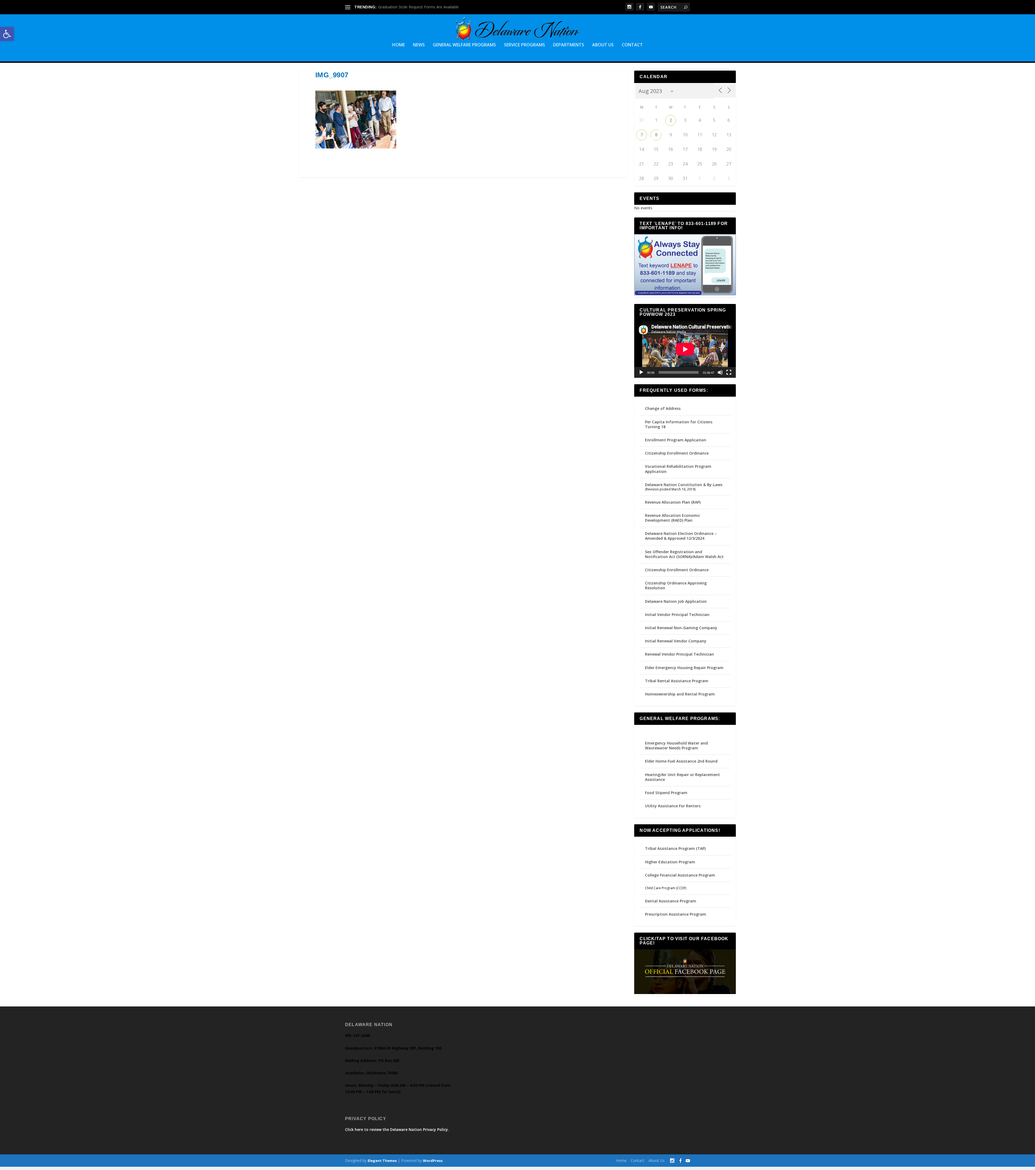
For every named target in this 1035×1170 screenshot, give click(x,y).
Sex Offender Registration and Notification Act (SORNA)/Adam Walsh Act (684, 554)
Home (398, 45)
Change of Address (663, 408)
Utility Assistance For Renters (673, 805)
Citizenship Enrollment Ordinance (677, 453)
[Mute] (720, 372)
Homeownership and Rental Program (680, 694)
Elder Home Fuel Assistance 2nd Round (681, 761)
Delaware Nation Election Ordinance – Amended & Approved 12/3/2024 (681, 536)
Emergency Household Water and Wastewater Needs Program (676, 745)
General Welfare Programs (464, 45)
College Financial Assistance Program (680, 875)
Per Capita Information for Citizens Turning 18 (678, 424)
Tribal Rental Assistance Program (677, 680)
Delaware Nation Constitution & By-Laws (683, 484)
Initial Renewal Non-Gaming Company (681, 627)
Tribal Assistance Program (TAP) (675, 848)
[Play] (641, 372)
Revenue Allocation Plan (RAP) (673, 502)
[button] (7, 34)
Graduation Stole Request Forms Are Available (418, 6)
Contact (632, 45)
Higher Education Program (670, 861)
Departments (568, 45)
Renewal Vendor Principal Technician (679, 654)
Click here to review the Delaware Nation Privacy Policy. (397, 1129)
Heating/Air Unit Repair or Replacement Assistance (682, 777)
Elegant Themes (382, 1160)
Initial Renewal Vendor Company (675, 640)
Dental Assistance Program (670, 901)
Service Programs (524, 45)
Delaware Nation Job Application (676, 601)
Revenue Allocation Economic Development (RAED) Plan (672, 518)
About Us (603, 45)
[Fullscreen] (729, 372)
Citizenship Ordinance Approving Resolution (676, 585)
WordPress (433, 1160)
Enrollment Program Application (675, 439)
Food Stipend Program (666, 792)
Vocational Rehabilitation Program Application (678, 469)
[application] (685, 349)
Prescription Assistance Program (675, 914)
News (419, 45)
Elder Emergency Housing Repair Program (684, 667)
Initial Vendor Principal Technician (677, 614)
